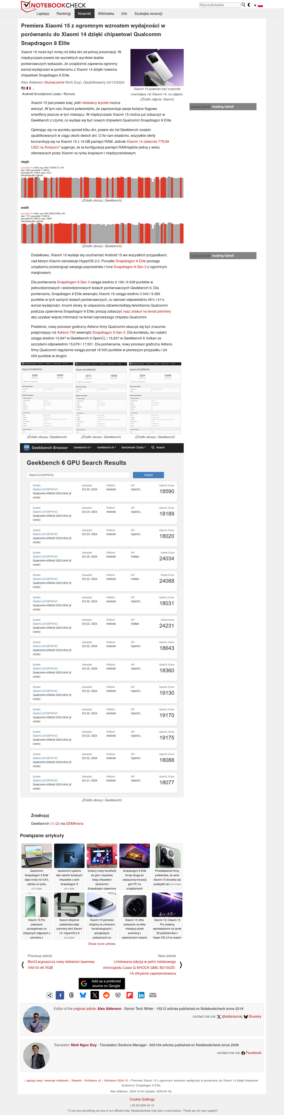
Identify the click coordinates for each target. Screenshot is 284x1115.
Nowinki (84, 13)
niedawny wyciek (95, 102)
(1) (52, 823)
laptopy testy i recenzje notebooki (47, 1080)
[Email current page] (153, 995)
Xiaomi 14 (135, 141)
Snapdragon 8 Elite (131, 260)
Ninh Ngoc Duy (84, 1044)
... (33, 87)
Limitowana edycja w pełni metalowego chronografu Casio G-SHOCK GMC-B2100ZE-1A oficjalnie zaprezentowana (139, 967)
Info (124, 13)
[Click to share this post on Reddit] (106, 995)
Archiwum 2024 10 (116, 1080)
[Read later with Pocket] (118, 995)
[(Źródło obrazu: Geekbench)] (102, 179)
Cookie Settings (142, 1099)
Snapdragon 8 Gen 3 (130, 266)
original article (84, 1008)
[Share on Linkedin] (141, 995)
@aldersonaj (231, 1016)
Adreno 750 (66, 332)
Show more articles (101, 943)
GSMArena (74, 823)
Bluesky (254, 1016)
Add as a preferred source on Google (106, 983)
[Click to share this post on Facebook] (60, 995)
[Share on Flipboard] (129, 995)
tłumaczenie (55, 82)
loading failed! (200, 106)
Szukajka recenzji (148, 13)
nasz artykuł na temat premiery (147, 311)
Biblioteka (106, 13)
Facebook (253, 1052)
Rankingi (64, 13)
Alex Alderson (109, 1008)
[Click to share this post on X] (95, 995)
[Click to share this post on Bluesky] (83, 995)
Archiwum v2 (93, 1080)
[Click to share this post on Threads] (71, 995)
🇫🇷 (28, 87)
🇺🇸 (23, 87)
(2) (57, 823)
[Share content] (50, 995)
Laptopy (43, 13)
